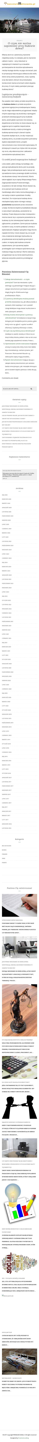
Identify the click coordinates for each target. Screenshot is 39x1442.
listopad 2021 (6, 617)
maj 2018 (4, 756)
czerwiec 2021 (6, 638)
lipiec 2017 (5, 798)
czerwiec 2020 (6, 689)
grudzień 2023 (7, 575)
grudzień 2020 (7, 663)
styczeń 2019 (6, 744)
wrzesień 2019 (6, 727)
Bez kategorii (6, 846)
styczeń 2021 (6, 659)
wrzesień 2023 (6, 588)
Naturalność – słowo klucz (12, 1378)
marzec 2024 (6, 571)
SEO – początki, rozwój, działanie (13, 1278)
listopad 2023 (6, 579)
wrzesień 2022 (6, 609)
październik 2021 (7, 621)
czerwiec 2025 (6, 528)
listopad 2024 (6, 541)
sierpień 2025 (6, 520)
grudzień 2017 (7, 777)
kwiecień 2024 (6, 566)
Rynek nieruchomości (13, 360)
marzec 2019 (6, 739)
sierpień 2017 (6, 794)
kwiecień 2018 (6, 761)
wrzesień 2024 (6, 550)
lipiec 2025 (5, 524)
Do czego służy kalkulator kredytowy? (16, 1082)
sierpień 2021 (6, 630)
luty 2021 (5, 655)
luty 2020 (5, 706)
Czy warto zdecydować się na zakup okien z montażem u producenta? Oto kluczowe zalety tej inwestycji (18, 431)
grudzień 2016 (7, 824)
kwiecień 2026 (6, 499)
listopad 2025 (6, 512)
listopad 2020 (6, 668)
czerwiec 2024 (6, 558)
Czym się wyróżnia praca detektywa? (20, 331)
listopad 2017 (6, 782)
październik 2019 (7, 723)
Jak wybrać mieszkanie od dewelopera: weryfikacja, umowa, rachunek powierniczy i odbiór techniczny (17, 409)
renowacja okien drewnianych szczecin (12, 470)
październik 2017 (7, 786)
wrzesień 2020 (6, 676)
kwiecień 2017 (6, 811)
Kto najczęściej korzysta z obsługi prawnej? (17, 1040)
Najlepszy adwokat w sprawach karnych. (16, 1122)
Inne (3, 858)
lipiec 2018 (5, 748)
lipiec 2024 (5, 554)
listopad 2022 (6, 604)
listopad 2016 (6, 828)
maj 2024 (4, 562)
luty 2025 (5, 537)
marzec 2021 (6, 651)
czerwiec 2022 (6, 613)
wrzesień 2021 (6, 626)
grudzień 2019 (7, 714)
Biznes (4, 850)
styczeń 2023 (6, 600)
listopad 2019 (6, 718)
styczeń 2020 (6, 710)
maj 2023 (4, 596)
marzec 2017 (6, 815)
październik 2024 (7, 545)
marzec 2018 (6, 765)
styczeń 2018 (6, 773)
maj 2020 (4, 693)
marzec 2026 (6, 503)
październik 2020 (7, 672)
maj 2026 (4, 495)
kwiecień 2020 (6, 697)
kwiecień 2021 (6, 647)
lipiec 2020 (5, 685)
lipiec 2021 (5, 634)
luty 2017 (5, 820)
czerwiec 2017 (6, 803)
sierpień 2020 (6, 680)
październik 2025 (7, 516)
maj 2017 (4, 807)
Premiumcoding (23, 1438)
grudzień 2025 (7, 507)
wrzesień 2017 (6, 790)
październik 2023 (7, 583)
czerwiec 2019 (6, 735)
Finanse (4, 854)
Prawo (20, 40)
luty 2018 (5, 769)
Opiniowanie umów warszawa (17, 344)
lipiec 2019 (5, 731)
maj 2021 (4, 642)
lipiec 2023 (5, 592)
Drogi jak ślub (7, 1332)
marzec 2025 (6, 533)
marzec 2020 (6, 701)
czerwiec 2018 (6, 752)
